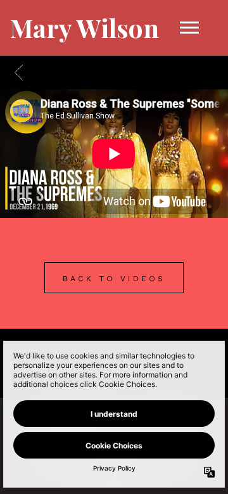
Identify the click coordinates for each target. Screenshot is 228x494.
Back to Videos (114, 278)
